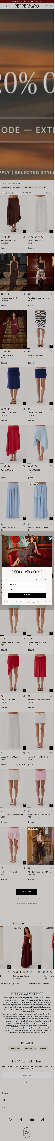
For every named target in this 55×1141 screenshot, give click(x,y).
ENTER (27, 595)
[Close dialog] (49, 538)
